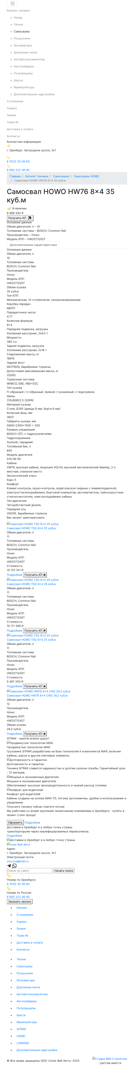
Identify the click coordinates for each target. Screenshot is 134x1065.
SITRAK (27, 1029)
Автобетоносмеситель (29, 59)
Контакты (13, 136)
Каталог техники (18, 10)
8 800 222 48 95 (18, 897)
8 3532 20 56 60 (18, 884)
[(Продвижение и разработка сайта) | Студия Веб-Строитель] (109, 1058)
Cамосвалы (22, 31)
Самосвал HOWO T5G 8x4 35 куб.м (31, 528)
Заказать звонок (19, 901)
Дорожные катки (25, 52)
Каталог (22, 907)
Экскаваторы (23, 45)
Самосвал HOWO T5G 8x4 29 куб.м (31, 584)
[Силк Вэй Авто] (18, 844)
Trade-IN (12, 122)
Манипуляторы (24, 87)
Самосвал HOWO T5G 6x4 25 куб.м (31, 639)
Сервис (12, 108)
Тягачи (18, 24)
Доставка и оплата (20, 129)
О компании (15, 101)
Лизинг (11, 115)
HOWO (27, 1036)
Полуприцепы (23, 73)
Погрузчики (22, 38)
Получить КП (17, 217)
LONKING (28, 1043)
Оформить (15, 822)
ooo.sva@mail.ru (18, 861)
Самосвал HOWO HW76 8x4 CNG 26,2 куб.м (37, 695)
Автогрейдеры (24, 66)
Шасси (18, 80)
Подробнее (14, 574)
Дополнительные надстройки (34, 94)
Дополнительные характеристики (33, 245)
